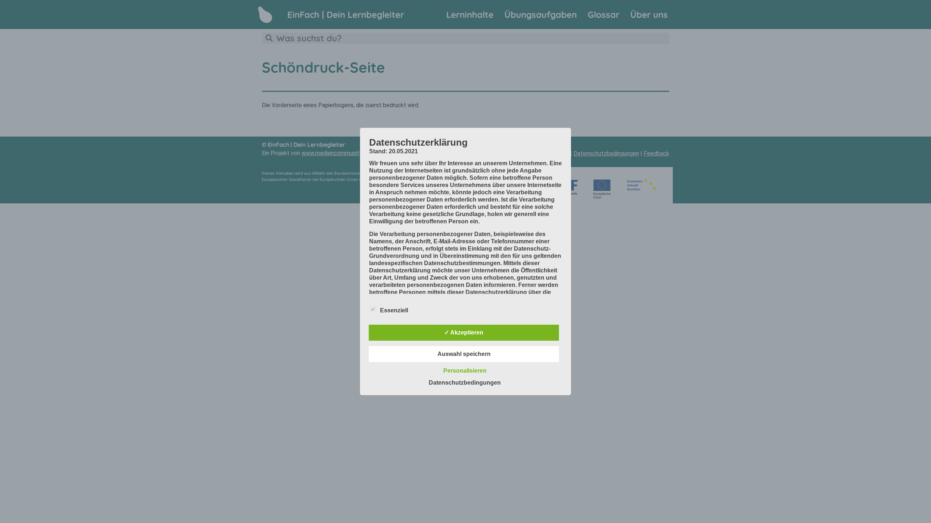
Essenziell (394, 310)
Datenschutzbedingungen (465, 383)
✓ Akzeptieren (463, 332)
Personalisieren (465, 371)
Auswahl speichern (464, 354)
